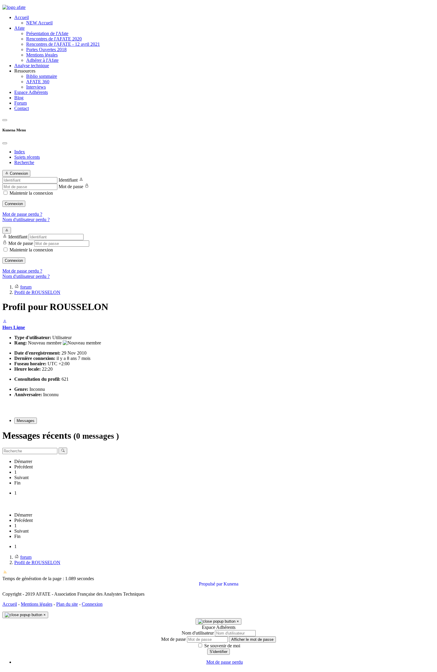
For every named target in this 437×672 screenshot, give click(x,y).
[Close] (4, 143)
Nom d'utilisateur (198, 632)
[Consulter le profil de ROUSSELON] (4, 322)
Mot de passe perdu (224, 662)
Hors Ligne (13, 327)
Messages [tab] (25, 420)
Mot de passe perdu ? (22, 214)
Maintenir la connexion (31, 193)
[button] (224, 71)
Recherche (24, 162)
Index (19, 151)
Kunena (231, 583)
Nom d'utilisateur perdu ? (26, 219)
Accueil (9, 604)
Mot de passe (71, 186)
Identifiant (68, 179)
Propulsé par (211, 583)
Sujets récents (27, 157)
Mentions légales (36, 604)
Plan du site (67, 604)
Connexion (14, 204)
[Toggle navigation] (4, 120)
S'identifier (218, 651)
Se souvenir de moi (221, 645)
